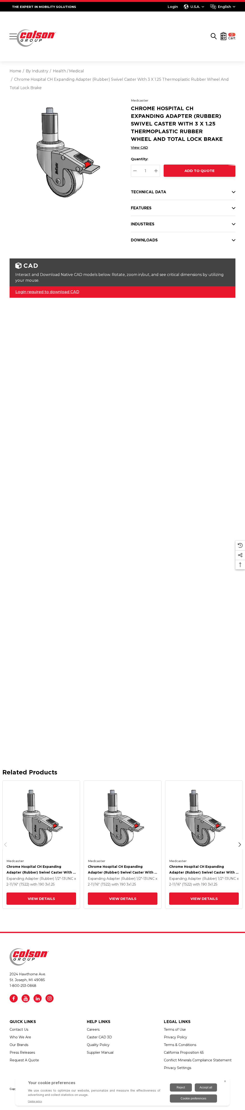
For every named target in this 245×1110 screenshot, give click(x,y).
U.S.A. (195, 7)
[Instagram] (49, 998)
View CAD (139, 147)
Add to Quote (199, 170)
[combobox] (222, 6)
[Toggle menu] (13, 36)
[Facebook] (14, 998)
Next (240, 844)
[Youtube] (26, 998)
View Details (41, 898)
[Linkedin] (37, 998)
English (224, 7)
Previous (5, 844)
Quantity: (139, 159)
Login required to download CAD (47, 292)
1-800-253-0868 (23, 986)
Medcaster (139, 100)
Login (173, 7)
